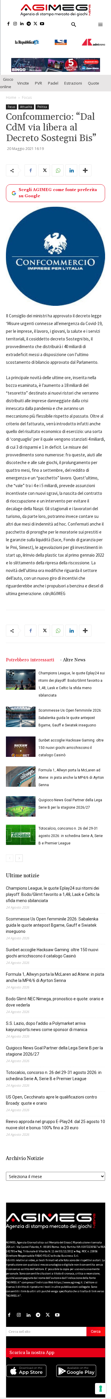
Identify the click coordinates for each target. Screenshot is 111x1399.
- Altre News (73, 655)
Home (11, 92)
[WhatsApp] (58, 166)
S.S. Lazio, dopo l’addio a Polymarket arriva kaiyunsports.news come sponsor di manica (46, 1021)
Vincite (23, 78)
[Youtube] (42, 24)
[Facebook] (8, 24)
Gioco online (6, 78)
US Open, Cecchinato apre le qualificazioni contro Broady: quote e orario (51, 1095)
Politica (42, 102)
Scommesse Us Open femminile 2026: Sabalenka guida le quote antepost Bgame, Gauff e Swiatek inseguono (70, 713)
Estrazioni (73, 78)
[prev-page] (9, 853)
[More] (85, 166)
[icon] (31, 1371)
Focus (27, 92)
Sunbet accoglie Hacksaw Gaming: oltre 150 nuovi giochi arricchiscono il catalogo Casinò (71, 743)
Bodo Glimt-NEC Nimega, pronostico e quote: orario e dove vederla (55, 997)
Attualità (26, 102)
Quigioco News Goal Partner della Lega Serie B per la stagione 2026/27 (54, 1046)
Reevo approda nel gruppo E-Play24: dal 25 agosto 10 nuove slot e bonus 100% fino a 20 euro (55, 1119)
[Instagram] (15, 24)
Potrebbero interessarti (30, 655)
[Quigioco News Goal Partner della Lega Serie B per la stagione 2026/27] (21, 801)
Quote (93, 78)
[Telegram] (28, 24)
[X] (35, 24)
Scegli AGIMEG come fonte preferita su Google (58, 188)
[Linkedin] (22, 24)
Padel (53, 78)
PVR (38, 78)
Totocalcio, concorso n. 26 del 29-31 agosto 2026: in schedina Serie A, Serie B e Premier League (70, 831)
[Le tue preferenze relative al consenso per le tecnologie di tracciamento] (100, 1388)
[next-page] (19, 853)
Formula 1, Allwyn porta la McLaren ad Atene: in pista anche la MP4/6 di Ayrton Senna (71, 772)
